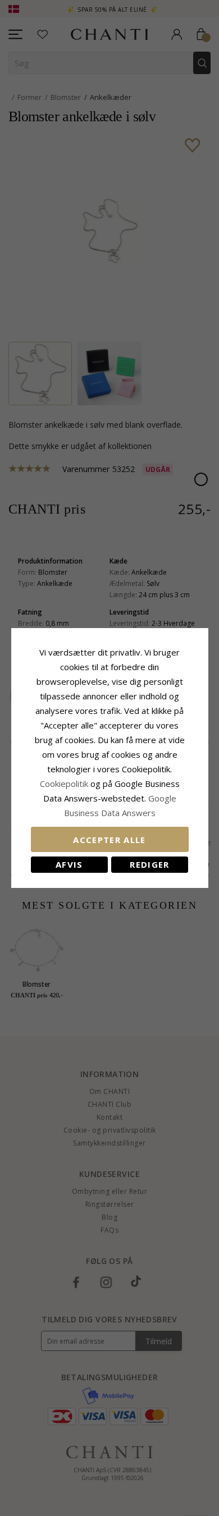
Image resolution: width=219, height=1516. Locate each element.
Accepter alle (109, 839)
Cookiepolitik (64, 783)
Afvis (69, 864)
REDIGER (149, 864)
